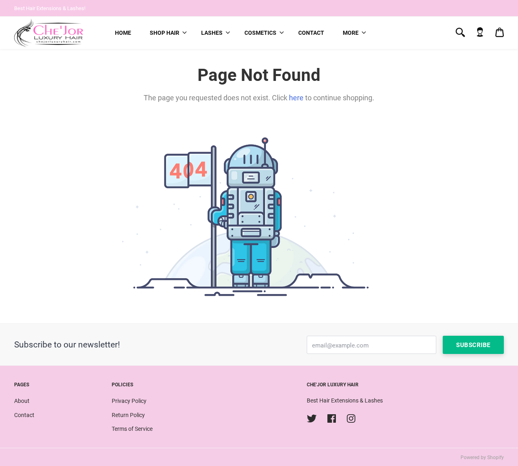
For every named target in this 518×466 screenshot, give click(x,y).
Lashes (212, 33)
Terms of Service (132, 429)
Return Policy (128, 415)
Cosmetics (260, 33)
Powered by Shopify (482, 457)
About (22, 401)
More (351, 33)
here (296, 97)
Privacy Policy (129, 401)
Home (123, 33)
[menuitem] (123, 32)
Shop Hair (164, 33)
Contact (311, 33)
